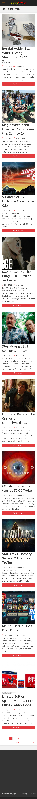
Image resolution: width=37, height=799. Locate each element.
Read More (20, 84)
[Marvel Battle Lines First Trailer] (18, 607)
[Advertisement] (18, 770)
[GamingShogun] (19, 2)
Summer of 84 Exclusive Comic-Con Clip (18, 201)
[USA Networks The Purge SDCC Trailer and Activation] (18, 253)
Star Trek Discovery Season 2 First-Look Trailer (17, 558)
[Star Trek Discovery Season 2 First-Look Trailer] (18, 535)
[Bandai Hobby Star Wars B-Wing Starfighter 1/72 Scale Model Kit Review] (18, 30)
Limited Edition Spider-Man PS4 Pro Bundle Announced (17, 701)
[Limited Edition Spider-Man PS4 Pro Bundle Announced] (18, 678)
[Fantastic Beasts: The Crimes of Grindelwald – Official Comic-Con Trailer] (18, 395)
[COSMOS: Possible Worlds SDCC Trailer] (18, 467)
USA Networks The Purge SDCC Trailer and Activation (16, 276)
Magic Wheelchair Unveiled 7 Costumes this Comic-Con (18, 129)
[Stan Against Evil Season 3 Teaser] (18, 328)
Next (17, 743)
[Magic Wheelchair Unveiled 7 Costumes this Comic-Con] (18, 106)
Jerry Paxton (19, 66)
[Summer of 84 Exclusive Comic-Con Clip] (18, 178)
